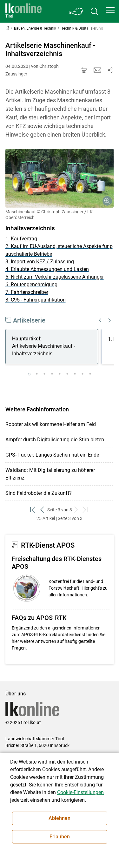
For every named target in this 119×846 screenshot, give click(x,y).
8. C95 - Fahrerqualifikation (35, 300)
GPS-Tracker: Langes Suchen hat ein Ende (52, 455)
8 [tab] (82, 374)
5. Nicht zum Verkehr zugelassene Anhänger (54, 277)
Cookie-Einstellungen (80, 792)
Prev (100, 320)
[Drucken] (84, 70)
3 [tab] (44, 374)
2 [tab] (37, 374)
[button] (110, 10)
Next (110, 320)
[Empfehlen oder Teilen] (110, 70)
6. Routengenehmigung (31, 284)
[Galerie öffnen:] (59, 178)
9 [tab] (90, 374)
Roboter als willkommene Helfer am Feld (50, 424)
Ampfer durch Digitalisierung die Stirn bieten (54, 440)
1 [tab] (29, 374)
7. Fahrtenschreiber (26, 292)
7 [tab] (75, 374)
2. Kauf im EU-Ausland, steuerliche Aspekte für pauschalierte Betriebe (59, 250)
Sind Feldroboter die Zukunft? (38, 493)
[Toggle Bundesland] (76, 11)
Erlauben (60, 837)
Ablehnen (59, 818)
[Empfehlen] (97, 70)
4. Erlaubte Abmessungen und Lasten (47, 269)
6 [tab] (67, 374)
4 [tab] (52, 374)
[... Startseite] (23, 11)
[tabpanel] (53, 347)
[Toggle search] (94, 11)
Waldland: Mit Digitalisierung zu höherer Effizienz (50, 474)
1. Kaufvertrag (21, 239)
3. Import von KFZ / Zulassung (39, 262)
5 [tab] (59, 374)
